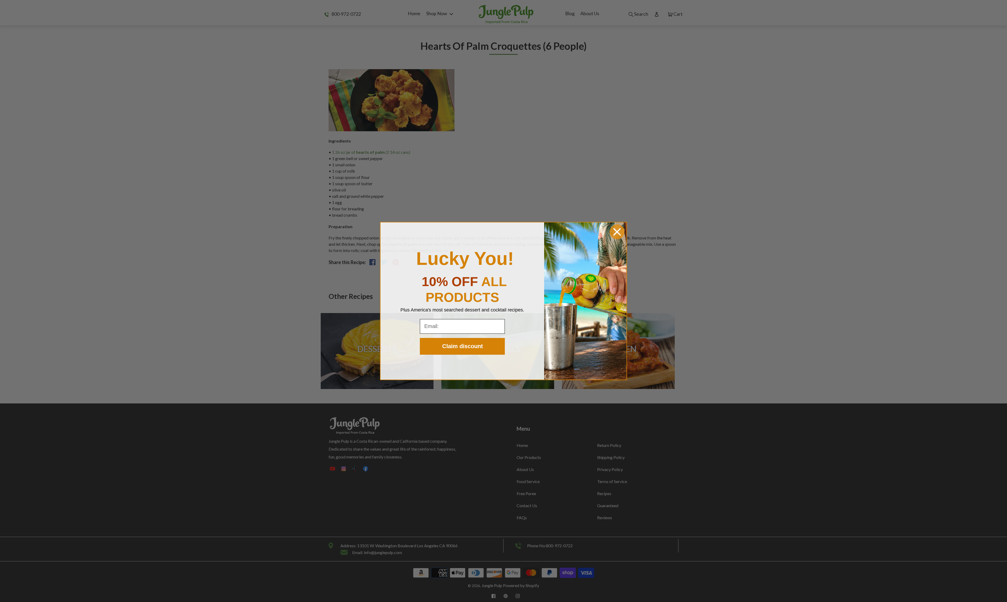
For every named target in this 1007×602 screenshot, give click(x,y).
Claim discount (462, 346)
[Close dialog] (617, 232)
